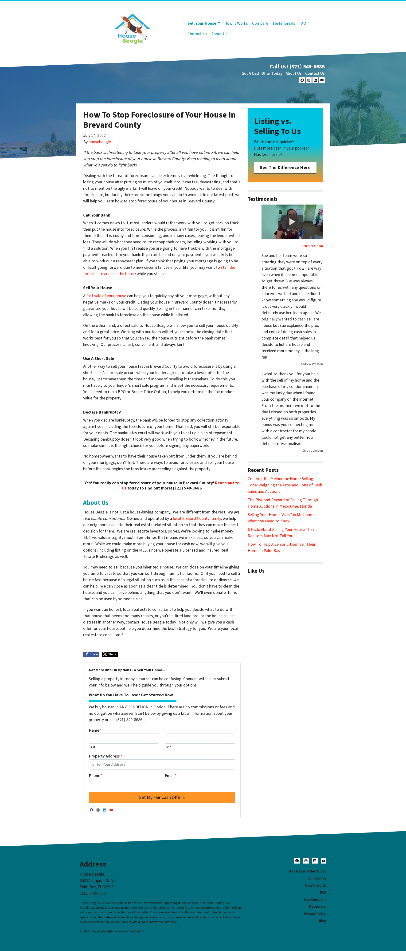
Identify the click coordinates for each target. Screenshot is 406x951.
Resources (317, 906)
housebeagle (100, 142)
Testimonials (283, 23)
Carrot (139, 931)
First (92, 747)
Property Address (105, 756)
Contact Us (197, 34)
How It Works (236, 23)
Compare (260, 23)
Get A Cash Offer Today (262, 73)
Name (95, 730)
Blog (322, 920)
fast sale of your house (106, 296)
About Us (219, 34)
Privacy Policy (315, 913)
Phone (95, 776)
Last (168, 747)
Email (171, 776)
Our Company (315, 899)
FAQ (302, 23)
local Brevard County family (197, 518)
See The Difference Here (285, 167)
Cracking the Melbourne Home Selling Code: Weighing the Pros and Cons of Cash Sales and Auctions (285, 485)
